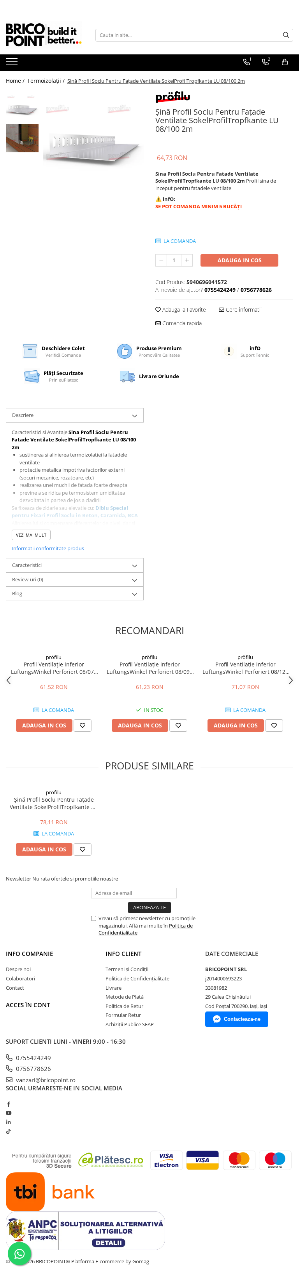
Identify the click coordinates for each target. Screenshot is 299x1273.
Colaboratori (20, 978)
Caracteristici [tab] (27, 565)
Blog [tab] (17, 593)
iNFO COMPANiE (29, 953)
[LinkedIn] (8, 1122)
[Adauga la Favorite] (82, 725)
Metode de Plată (125, 996)
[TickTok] (8, 1131)
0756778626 (32, 1068)
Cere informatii (243, 309)
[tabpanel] (93, 141)
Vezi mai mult (31, 535)
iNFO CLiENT (123, 953)
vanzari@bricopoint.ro (45, 1080)
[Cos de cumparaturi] (284, 62)
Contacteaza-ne (242, 1019)
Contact (15, 987)
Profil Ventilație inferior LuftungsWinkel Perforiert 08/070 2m (54, 668)
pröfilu (54, 657)
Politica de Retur (124, 1006)
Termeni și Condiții (127, 969)
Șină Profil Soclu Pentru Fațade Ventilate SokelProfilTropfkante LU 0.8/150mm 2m (54, 803)
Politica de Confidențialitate (137, 978)
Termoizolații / (46, 80)
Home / (16, 80)
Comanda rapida (181, 323)
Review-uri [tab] (27, 579)
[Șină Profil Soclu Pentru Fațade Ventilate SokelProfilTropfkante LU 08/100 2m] (93, 141)
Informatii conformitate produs (48, 548)
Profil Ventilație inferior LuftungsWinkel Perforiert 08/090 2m (150, 668)
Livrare (113, 987)
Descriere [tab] (22, 415)
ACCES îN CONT (28, 1005)
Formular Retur (123, 1014)
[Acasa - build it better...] (45, 35)
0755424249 (32, 1058)
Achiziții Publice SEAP (130, 1024)
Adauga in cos (240, 260)
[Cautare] (286, 35)
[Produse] (12, 64)
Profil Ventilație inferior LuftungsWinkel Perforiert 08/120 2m (245, 668)
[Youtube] (8, 1112)
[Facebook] (8, 1103)
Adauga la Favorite (183, 309)
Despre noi (18, 969)
